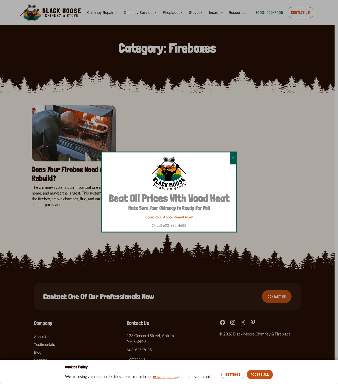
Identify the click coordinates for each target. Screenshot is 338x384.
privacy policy (165, 377)
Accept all (260, 374)
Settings (233, 374)
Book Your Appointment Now (169, 217)
